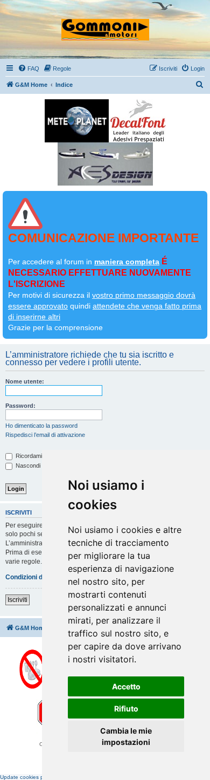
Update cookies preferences (35, 777)
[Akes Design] (105, 164)
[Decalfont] (138, 120)
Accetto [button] (126, 686)
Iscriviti (17, 600)
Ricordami (28, 456)
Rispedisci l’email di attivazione (45, 435)
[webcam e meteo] (77, 120)
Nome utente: (24, 381)
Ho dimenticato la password (41, 425)
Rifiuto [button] (126, 708)
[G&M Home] (105, 25)
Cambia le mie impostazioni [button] (126, 736)
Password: (20, 405)
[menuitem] (28, 68)
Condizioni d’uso (30, 577)
